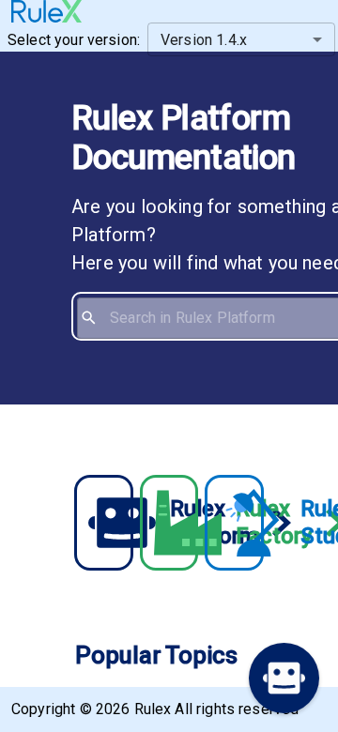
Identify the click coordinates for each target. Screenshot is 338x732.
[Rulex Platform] (103, 523)
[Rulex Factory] (169, 523)
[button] (284, 678)
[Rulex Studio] (234, 523)
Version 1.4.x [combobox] (204, 40)
